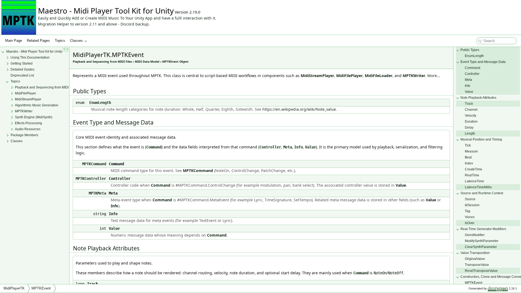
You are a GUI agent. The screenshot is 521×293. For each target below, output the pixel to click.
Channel (471, 110)
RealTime (472, 175)
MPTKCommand (94, 164)
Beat (468, 157)
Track (469, 104)
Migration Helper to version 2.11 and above (77, 24)
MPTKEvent (473, 283)
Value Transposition (475, 253)
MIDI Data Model (147, 61)
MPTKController (91, 178)
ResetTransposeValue (481, 271)
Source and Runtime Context (481, 193)
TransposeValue (477, 265)
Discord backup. (135, 24)
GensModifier (475, 235)
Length (470, 133)
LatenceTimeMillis (478, 187)
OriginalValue (475, 259)
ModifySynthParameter (481, 241)
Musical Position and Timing (481, 139)
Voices (470, 217)
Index (469, 163)
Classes (76, 41)
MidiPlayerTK (14, 288)
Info (298, 147)
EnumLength (100, 102)
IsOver (469, 223)
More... (433, 75)
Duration (471, 121)
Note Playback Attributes (478, 98)
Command (153, 147)
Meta (287, 147)
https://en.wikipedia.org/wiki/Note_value (299, 109)
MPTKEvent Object (175, 61)
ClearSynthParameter (481, 247)
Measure (471, 151)
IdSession (472, 205)
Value (310, 147)
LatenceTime (474, 181)
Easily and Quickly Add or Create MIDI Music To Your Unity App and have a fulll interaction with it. (127, 18)
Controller (270, 147)
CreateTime (473, 169)
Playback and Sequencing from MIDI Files (102, 61)
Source (470, 199)
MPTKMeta (97, 193)
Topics (60, 41)
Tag (467, 211)
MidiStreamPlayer (317, 75)
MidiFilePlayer (349, 75)
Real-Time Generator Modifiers (483, 229)
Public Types (469, 50)
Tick (468, 145)
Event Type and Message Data (483, 62)
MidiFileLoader (378, 75)
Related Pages (38, 41)
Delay (469, 127)
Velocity (470, 115)
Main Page (13, 41)
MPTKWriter (414, 75)
